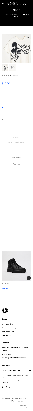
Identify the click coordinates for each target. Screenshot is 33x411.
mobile (17, 142)
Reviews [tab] (16, 164)
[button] (30, 3)
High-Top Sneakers (10, 286)
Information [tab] (16, 157)
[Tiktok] (10, 387)
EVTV (29, 398)
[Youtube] (2, 387)
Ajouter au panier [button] (29, 278)
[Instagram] (6, 387)
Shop (5, 14)
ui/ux (22, 142)
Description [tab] (16, 151)
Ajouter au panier (16, 126)
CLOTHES (13, 14)
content (11, 142)
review (15, 76)
